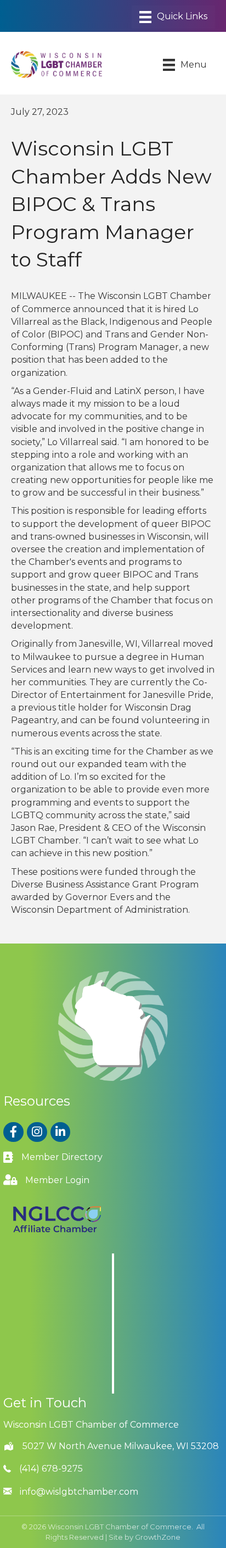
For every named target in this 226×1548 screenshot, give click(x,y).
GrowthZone (157, 1537)
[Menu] (173, 17)
